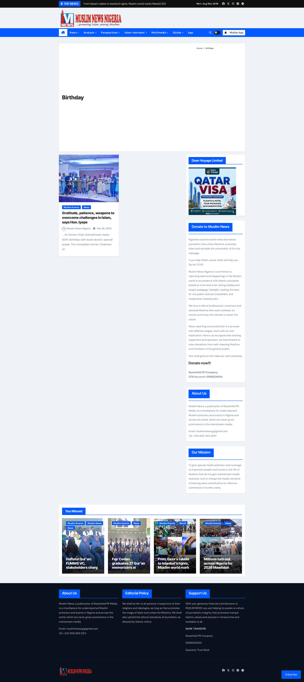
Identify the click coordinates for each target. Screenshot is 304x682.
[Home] (63, 32)
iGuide (177, 32)
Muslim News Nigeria (79, 228)
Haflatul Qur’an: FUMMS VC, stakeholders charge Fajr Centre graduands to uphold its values (83, 569)
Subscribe (291, 674)
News (73, 32)
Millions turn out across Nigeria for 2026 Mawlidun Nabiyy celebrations (220, 565)
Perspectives (109, 32)
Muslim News (94, 523)
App (190, 32)
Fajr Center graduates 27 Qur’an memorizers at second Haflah (128, 565)
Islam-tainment (135, 32)
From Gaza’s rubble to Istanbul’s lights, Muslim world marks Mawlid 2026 (174, 565)
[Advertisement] (218, 99)
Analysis (89, 32)
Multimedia (159, 32)
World (182, 523)
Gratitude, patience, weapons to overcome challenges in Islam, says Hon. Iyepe (88, 217)
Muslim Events (71, 207)
